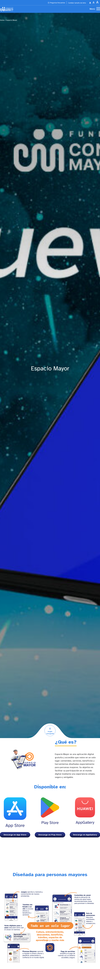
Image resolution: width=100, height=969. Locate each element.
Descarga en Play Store (50, 835)
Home (2, 20)
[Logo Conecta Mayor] (6, 9)
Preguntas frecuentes (57, 3)
